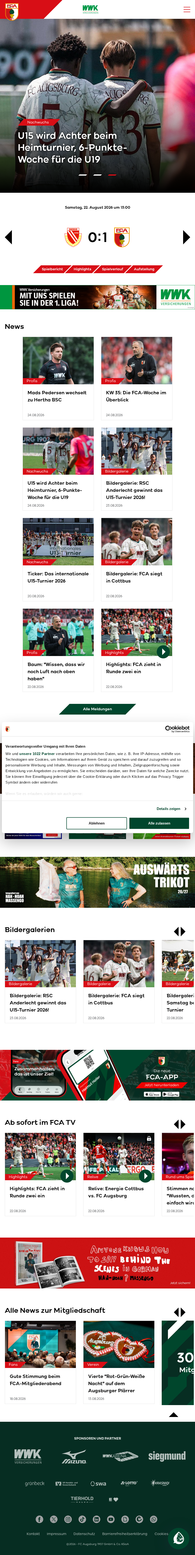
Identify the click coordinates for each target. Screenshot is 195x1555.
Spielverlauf (112, 269)
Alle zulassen (159, 823)
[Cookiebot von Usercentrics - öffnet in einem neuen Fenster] (169, 729)
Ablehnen (97, 823)
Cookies (161, 1534)
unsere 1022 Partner (37, 754)
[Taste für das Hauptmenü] (187, 9)
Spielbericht (52, 269)
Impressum (56, 1534)
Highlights (82, 269)
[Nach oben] (173, 1412)
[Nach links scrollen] (174, 931)
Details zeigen (168, 809)
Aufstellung (144, 269)
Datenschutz (84, 1534)
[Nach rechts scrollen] (185, 931)
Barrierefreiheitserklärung (124, 1534)
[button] (82, 175)
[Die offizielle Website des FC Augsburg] (12, 12)
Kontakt (33, 1534)
